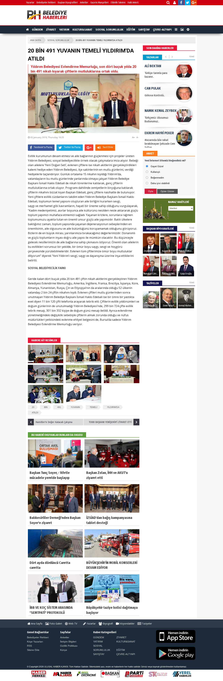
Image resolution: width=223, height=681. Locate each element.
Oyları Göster (167, 191)
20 (33, 407)
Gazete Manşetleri (99, 2)
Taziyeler (146, 623)
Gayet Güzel (157, 166)
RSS (29, 645)
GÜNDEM (37, 29)
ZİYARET (51, 29)
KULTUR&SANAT (82, 29)
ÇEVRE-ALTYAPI (162, 29)
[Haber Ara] (168, 3)
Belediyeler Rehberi (46, 2)
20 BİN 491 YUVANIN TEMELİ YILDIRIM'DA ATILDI (98, 40)
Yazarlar (30, 2)
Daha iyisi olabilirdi (160, 183)
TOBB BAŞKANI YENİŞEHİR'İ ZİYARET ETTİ (110, 422)
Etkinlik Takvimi (118, 2)
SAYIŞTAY (144, 29)
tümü (191, 56)
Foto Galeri (55, 623)
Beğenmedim (157, 177)
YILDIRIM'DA (113, 407)
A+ (133, 137)
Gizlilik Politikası (69, 645)
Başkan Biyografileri (68, 2)
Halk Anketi (133, 2)
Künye (63, 650)
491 (59, 407)
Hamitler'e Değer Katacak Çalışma (54, 422)
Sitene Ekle (33, 650)
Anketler (84, 2)
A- (137, 137)
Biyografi (107, 623)
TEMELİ (93, 407)
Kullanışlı (155, 172)
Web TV (72, 623)
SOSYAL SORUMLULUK (109, 29)
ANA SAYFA (35, 40)
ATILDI (35, 412)
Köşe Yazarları (35, 641)
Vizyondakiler (126, 623)
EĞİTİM (130, 29)
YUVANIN (75, 407)
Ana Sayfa (36, 623)
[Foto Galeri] (182, 30)
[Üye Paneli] (175, 3)
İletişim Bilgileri (68, 641)
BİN (46, 407)
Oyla (150, 191)
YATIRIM (64, 29)
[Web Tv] (188, 30)
